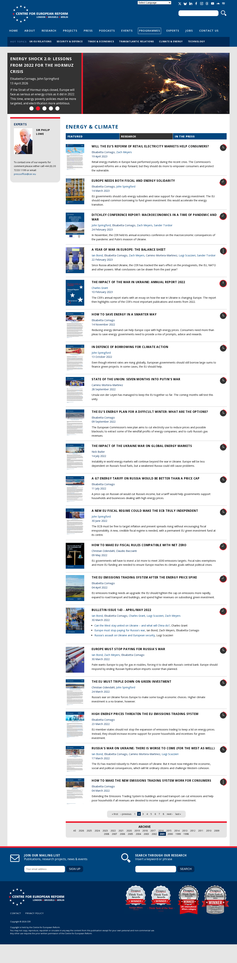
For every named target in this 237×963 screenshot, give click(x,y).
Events (127, 30)
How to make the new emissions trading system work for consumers (151, 780)
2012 (192, 830)
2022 (113, 830)
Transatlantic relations (136, 41)
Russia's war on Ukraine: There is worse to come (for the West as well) (153, 748)
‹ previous (126, 813)
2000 (170, 833)
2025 (89, 830)
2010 (208, 830)
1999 (178, 833)
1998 (186, 833)
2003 (146, 833)
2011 (200, 830)
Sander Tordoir (163, 225)
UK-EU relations (40, 41)
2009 (216, 830)
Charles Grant (100, 288)
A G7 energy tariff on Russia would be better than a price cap (146, 478)
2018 (145, 830)
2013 (184, 830)
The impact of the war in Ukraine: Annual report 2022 (138, 282)
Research (49, 30)
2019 (137, 830)
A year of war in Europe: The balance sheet (129, 249)
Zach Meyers (124, 152)
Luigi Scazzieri (187, 255)
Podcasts (107, 30)
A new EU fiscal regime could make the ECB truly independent (145, 511)
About (29, 30)
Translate (154, 5)
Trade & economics (101, 41)
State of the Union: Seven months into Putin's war (136, 379)
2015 (168, 830)
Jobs (189, 30)
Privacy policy (34, 913)
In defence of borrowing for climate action (130, 347)
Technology (196, 41)
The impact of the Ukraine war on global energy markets (142, 446)
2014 (176, 830)
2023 (105, 830)
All (74, 830)
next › (170, 813)
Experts (172, 30)
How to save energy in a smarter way (124, 314)
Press (88, 30)
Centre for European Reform (40, 14)
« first (115, 813)
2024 (97, 830)
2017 (153, 830)
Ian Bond (97, 255)
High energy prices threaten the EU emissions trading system (145, 714)
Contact (15, 913)
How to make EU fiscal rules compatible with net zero (139, 545)
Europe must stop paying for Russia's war (119, 630)
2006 (122, 833)
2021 (121, 830)
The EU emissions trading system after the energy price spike (144, 577)
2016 (160, 830)
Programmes (149, 30)
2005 (130, 833)
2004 (138, 833)
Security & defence (70, 41)
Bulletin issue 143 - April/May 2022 (121, 610)
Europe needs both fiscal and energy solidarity (133, 181)
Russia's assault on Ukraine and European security (124, 635)
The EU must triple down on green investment (131, 681)
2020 (129, 830)
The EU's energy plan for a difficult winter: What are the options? (150, 412)
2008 (106, 833)
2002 (154, 833)
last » (178, 813)
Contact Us (208, 30)
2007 (114, 833)
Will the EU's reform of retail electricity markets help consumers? (150, 146)
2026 (81, 830)
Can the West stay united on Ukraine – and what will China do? (132, 625)
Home (13, 30)
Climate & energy (171, 41)
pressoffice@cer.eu (25, 174)
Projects (70, 30)
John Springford (125, 186)
